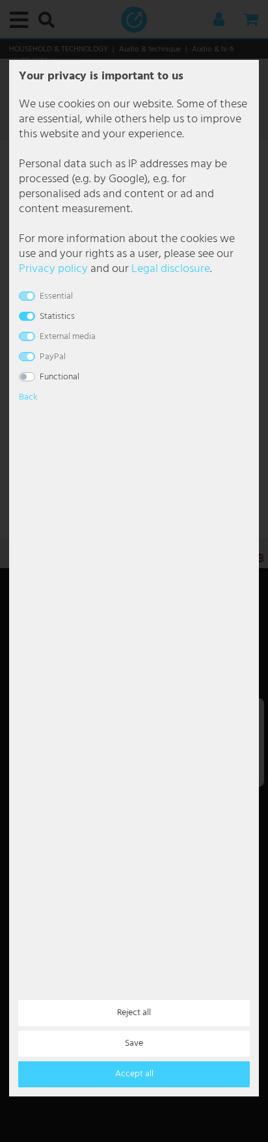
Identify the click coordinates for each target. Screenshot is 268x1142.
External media (68, 337)
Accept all (134, 1074)
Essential (56, 296)
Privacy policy (53, 269)
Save (134, 1043)
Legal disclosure (170, 269)
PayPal (53, 357)
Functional (59, 377)
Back (28, 397)
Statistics (57, 316)
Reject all (134, 1012)
